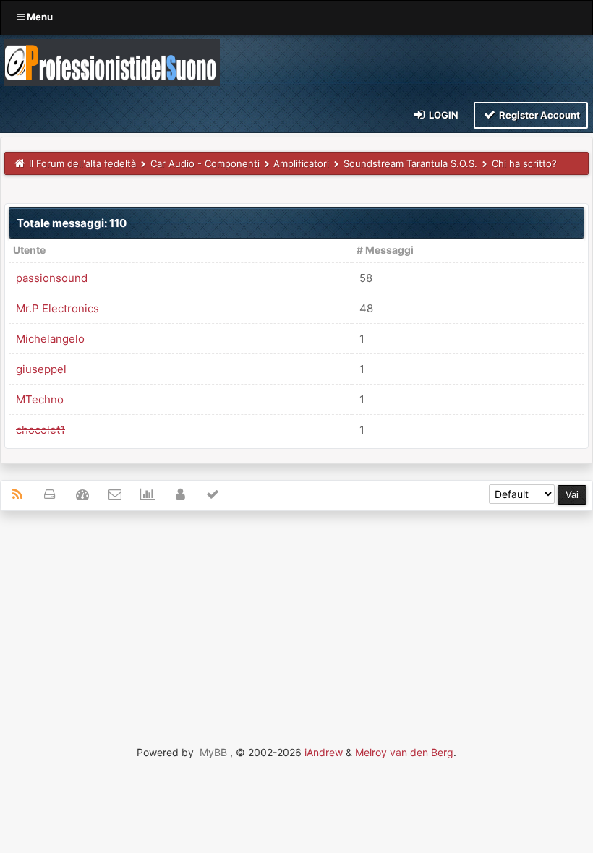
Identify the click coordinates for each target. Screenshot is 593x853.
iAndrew (323, 752)
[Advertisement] (296, 627)
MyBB (213, 752)
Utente (29, 250)
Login (442, 115)
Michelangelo (50, 339)
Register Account (538, 115)
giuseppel (41, 369)
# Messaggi (385, 250)
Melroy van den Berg (404, 752)
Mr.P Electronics (57, 308)
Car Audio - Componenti (205, 163)
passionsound (52, 278)
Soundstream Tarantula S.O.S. (410, 163)
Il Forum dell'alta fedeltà (82, 163)
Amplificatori (301, 163)
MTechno (40, 399)
